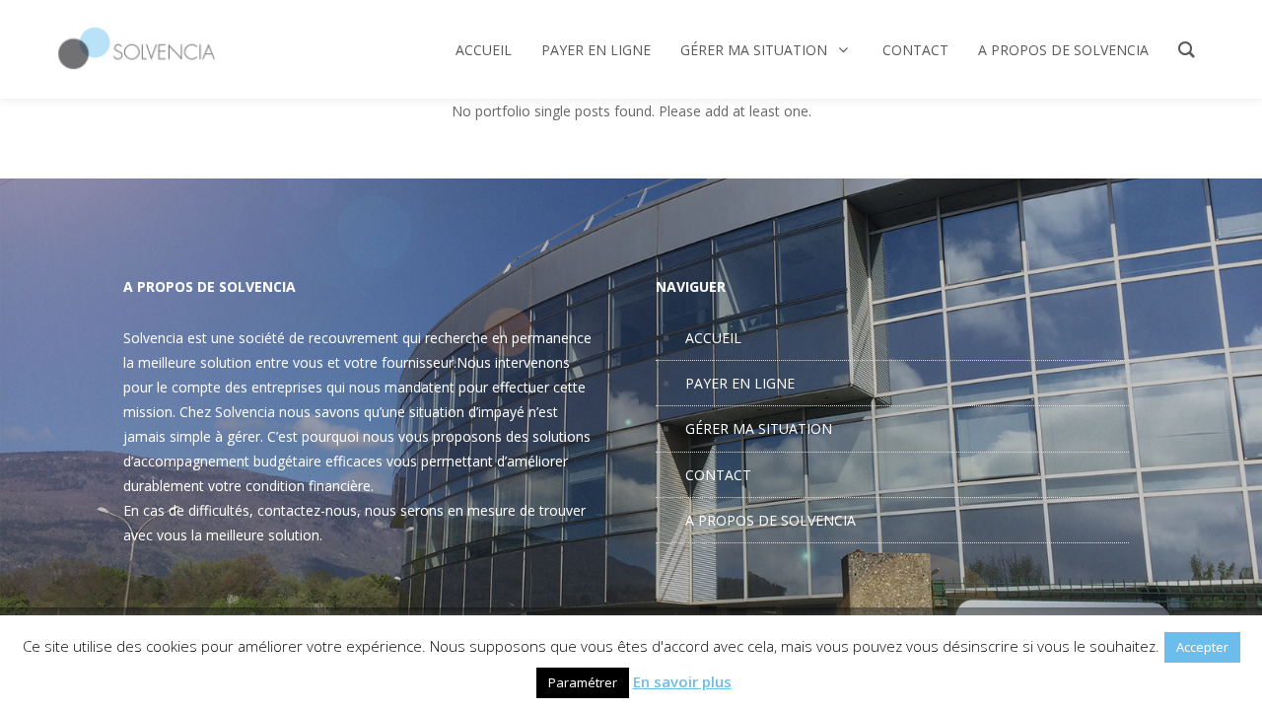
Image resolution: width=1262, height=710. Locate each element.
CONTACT (718, 474)
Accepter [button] (1202, 647)
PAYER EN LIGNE (740, 383)
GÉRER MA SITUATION (758, 428)
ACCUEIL (713, 337)
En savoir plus (682, 681)
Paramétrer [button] (582, 682)
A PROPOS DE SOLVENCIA (770, 520)
